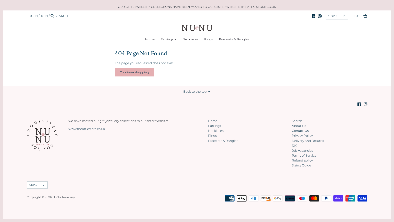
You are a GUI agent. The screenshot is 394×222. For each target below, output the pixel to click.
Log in (32, 16)
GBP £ (333, 15)
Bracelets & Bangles (223, 141)
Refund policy (302, 160)
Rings (212, 136)
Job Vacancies (302, 151)
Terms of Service (304, 155)
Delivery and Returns (308, 141)
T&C (295, 146)
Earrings (214, 126)
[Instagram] (320, 16)
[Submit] (52, 16)
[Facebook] (313, 16)
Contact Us (300, 131)
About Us (299, 126)
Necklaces (215, 131)
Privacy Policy (302, 136)
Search (297, 121)
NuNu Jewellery (64, 197)
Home (213, 121)
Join (44, 16)
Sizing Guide (301, 165)
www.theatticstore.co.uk (87, 129)
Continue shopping (134, 72)
